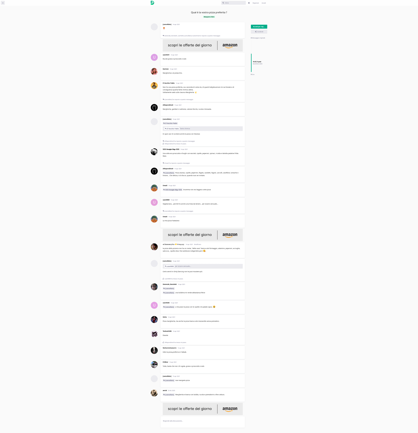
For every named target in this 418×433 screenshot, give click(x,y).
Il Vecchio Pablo (171, 123)
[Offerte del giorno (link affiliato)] (203, 51)
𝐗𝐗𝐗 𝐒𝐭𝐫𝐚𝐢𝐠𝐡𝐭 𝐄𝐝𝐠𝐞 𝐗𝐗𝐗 (173, 190)
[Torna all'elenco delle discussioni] (3, 3)
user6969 (170, 266)
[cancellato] (169, 173)
